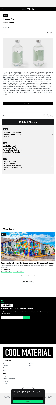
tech (30, 365)
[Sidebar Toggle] (2, 9)
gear (4, 363)
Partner (15, 271)
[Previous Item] (21, 275)
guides (30, 368)
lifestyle (5, 365)
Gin (28, 109)
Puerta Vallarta (5, 271)
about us (5, 376)
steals (4, 370)
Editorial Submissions (9, 378)
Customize (28, 398)
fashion (31, 363)
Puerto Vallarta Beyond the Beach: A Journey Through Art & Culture (27, 263)
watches (5, 368)
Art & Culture (20, 271)
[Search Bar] (54, 9)
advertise (5, 381)
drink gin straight (8, 77)
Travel (10, 271)
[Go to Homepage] (28, 9)
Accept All (28, 401)
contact (5, 383)
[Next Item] (34, 275)
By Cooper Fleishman (8, 22)
